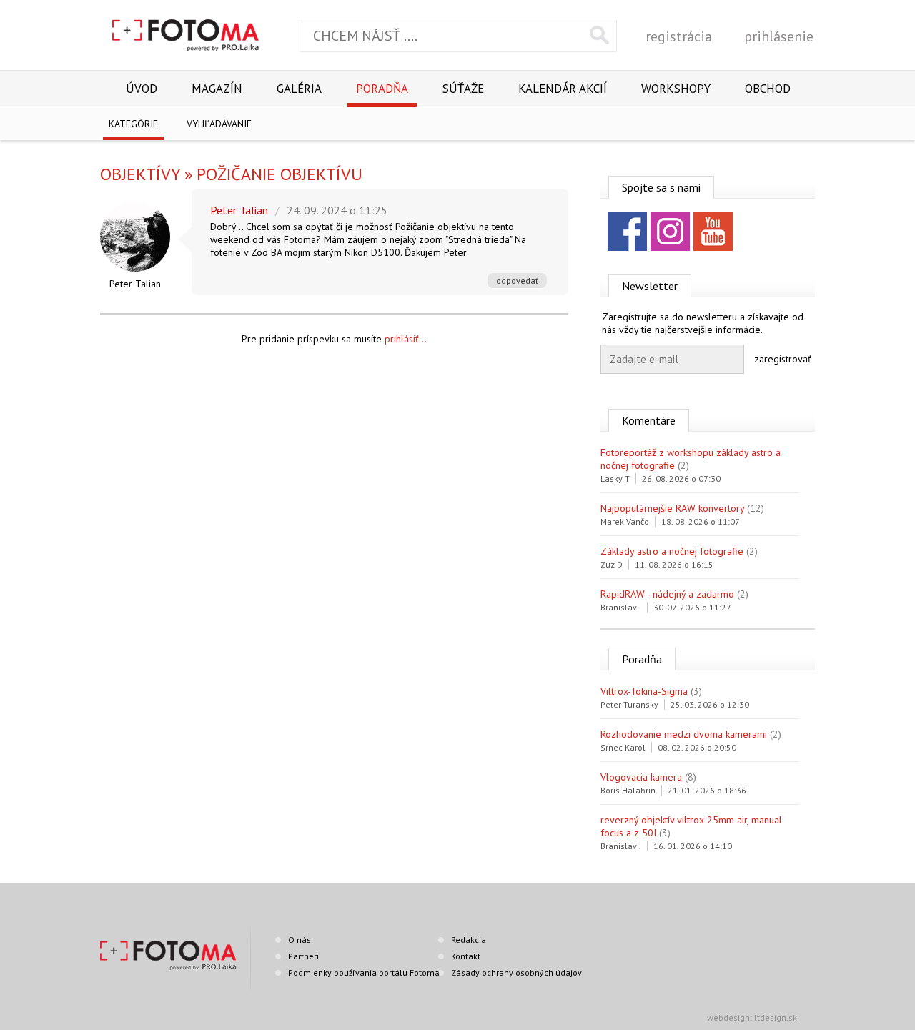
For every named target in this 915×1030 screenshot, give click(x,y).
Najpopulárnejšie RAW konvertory (672, 508)
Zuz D (611, 564)
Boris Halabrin (628, 790)
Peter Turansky (629, 704)
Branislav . (620, 607)
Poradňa (382, 88)
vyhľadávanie (219, 123)
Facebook (627, 231)
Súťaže (463, 88)
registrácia (679, 36)
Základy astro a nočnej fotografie (671, 551)
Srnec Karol (623, 747)
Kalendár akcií (562, 88)
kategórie (133, 123)
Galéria (299, 88)
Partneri (303, 956)
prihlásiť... (406, 338)
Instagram (670, 231)
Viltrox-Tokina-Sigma (644, 691)
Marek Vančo (624, 521)
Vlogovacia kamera (641, 777)
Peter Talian (135, 283)
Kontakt (465, 956)
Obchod (768, 88)
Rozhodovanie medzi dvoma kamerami (683, 734)
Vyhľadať (599, 35)
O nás (299, 939)
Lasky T (615, 478)
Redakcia (468, 939)
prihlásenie (778, 36)
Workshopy (676, 88)
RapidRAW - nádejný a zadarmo (667, 594)
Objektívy (140, 174)
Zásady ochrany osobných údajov (516, 972)
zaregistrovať (782, 358)
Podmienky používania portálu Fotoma (364, 972)
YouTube (713, 231)
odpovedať (517, 280)
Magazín (217, 88)
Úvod (141, 88)
